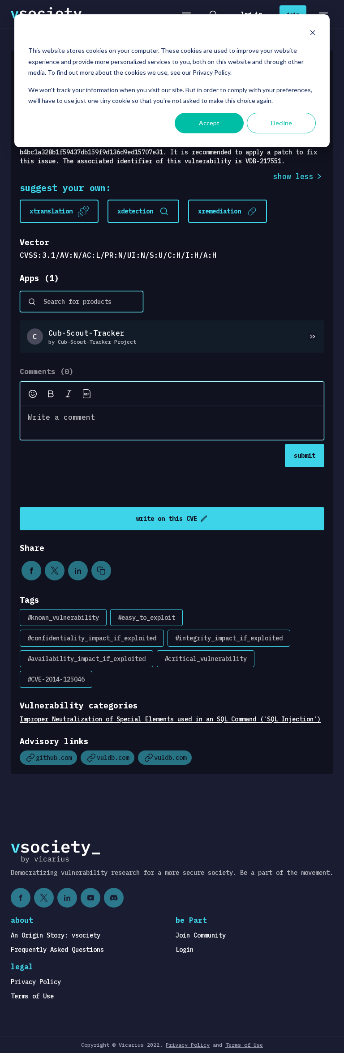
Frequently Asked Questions (57, 950)
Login (185, 950)
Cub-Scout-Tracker (86, 332)
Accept (209, 123)
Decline (281, 123)
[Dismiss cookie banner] (313, 33)
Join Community (201, 935)
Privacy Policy (36, 982)
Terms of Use (32, 996)
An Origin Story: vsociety (55, 935)
